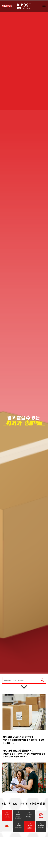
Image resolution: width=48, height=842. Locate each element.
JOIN (4, 6)
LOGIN (9, 6)
